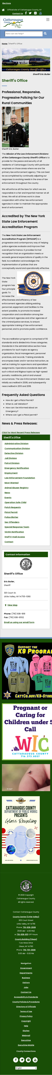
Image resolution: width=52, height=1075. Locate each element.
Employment (11, 473)
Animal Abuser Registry (17, 487)
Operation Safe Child (15, 502)
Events (8, 497)
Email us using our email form (19, 622)
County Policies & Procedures (26, 1002)
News (7, 492)
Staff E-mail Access (15, 536)
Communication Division (17, 448)
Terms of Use (26, 1011)
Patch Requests (13, 507)
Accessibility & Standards (26, 997)
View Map (12, 605)
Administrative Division (16, 443)
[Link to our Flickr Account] (36, 13)
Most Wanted (11, 482)
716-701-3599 (29, 950)
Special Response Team (17, 527)
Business (26, 978)
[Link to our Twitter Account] (31, 13)
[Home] (13, 22)
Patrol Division (12, 463)
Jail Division (11, 458)
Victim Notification (14, 531)
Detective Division (14, 453)
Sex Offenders (12, 522)
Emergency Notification (17, 468)
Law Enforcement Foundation (20, 477)
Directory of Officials (26, 1006)
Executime (26, 1040)
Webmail (26, 1035)
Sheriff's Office (12, 437)
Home (4, 43)
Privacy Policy (26, 1016)
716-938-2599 (29, 927)
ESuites (26, 1030)
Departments (26, 973)
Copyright (26, 1021)
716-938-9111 (22, 934)
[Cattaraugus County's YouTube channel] (41, 13)
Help (26, 1026)
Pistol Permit (11, 512)
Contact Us (17, 13)
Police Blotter (11, 517)
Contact (9, 541)
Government (26, 968)
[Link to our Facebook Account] (27, 13)
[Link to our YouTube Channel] (36, 1060)
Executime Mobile (26, 1045)
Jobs (26, 987)
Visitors (26, 982)
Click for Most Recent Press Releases (21, 432)
